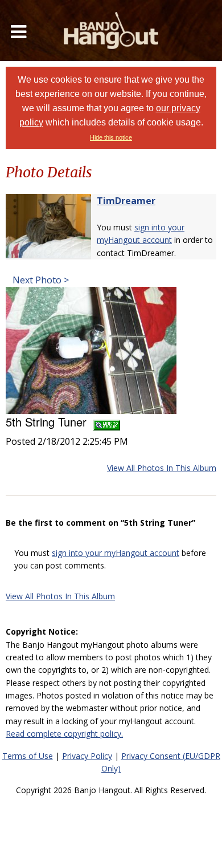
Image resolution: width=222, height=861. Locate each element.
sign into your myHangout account (115, 552)
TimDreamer (126, 200)
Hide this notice (111, 137)
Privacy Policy (87, 755)
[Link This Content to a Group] (106, 421)
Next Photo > (39, 280)
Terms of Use (27, 755)
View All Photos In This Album (161, 467)
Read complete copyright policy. (64, 733)
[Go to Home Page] (111, 30)
